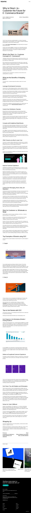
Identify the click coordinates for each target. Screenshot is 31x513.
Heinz (17, 393)
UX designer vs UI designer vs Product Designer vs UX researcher (8, 435)
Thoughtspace (5, 508)
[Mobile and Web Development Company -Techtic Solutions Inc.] (3, 1)
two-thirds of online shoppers (11, 44)
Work (3, 507)
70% (6, 130)
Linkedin (17, 508)
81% (12, 47)
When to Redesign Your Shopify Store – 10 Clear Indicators (22, 435)
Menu (29, 1)
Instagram (17, 504)
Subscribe (16, 493)
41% (7, 347)
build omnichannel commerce (17, 104)
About (3, 504)
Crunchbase (5, 303)
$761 (10, 412)
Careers (4, 509)
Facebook (17, 507)
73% (16, 91)
